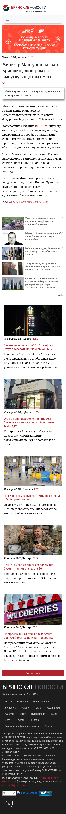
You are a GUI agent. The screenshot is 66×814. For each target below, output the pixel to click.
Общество (22, 701)
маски (45, 201)
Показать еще (33, 673)
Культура (9, 713)
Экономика (10, 707)
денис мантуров (17, 201)
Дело (38, 707)
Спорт (23, 713)
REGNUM (41, 126)
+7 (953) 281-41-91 (47, 777)
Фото (7, 720)
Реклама (34, 720)
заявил (46, 178)
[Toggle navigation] (7, 19)
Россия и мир (53, 707)
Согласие (49, 726)
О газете (20, 720)
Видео (54, 713)
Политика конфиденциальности (22, 726)
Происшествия (41, 701)
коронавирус (34, 201)
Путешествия (38, 713)
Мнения (26, 707)
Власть (8, 701)
